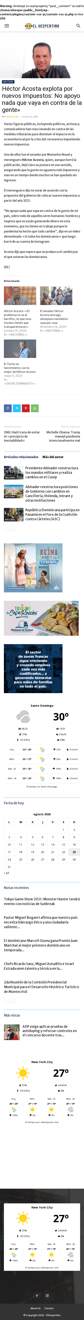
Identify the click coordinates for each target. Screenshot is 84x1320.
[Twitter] (17, 408)
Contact (49, 1308)
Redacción (13, 116)
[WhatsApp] (35, 408)
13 (42, 844)
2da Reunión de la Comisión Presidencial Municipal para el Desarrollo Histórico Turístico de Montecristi (41, 987)
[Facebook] (8, 408)
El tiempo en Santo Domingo (42, 786)
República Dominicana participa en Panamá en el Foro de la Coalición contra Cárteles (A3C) (52, 514)
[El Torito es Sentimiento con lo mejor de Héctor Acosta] (20, 349)
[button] (6, 26)
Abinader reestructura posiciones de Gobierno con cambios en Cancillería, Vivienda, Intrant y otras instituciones (51, 494)
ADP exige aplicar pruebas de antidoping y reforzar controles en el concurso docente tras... (49, 1030)
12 (32, 844)
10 (9, 844)
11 (20, 844)
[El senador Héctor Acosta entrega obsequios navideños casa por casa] (56, 295)
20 (42, 852)
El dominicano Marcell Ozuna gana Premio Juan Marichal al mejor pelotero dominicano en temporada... (41, 945)
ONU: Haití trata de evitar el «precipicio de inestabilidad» (22, 436)
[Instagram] (47, 1296)
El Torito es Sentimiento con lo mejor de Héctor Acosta (20, 368)
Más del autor (52, 457)
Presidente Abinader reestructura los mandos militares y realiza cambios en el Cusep (51, 472)
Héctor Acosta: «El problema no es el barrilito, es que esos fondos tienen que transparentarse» (17, 319)
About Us (35, 1308)
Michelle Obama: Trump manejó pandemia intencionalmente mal (63, 436)
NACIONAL (8, 81)
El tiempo (30, 1122)
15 (63, 844)
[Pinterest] (26, 408)
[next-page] (12, 529)
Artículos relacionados (21, 457)
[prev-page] (6, 529)
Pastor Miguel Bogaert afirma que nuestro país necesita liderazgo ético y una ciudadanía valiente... (41, 922)
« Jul (6, 873)
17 (9, 852)
